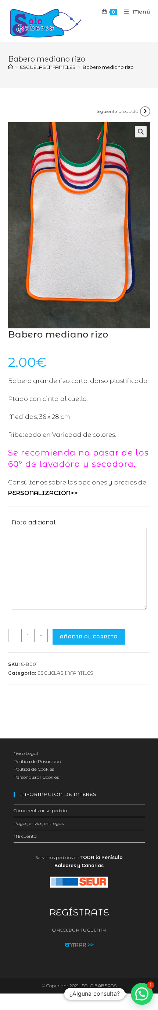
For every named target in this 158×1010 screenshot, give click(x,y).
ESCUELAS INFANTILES (65, 673)
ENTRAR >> (79, 944)
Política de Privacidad (37, 761)
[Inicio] (10, 67)
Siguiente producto (117, 111)
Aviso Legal (26, 753)
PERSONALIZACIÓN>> (43, 493)
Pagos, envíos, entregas (39, 823)
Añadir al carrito (89, 636)
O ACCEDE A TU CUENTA (79, 930)
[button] (141, 131)
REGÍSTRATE (79, 912)
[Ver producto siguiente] (145, 111)
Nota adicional (33, 522)
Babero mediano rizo (108, 67)
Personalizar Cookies (36, 777)
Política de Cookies (34, 769)
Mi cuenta (25, 836)
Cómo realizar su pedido (40, 810)
